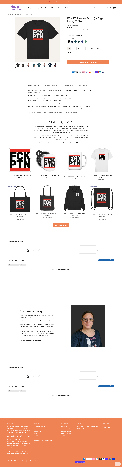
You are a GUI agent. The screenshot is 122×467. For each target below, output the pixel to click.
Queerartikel (75, 25)
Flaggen (30, 8)
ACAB (28, 443)
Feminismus (10, 439)
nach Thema (53, 8)
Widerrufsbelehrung (66, 433)
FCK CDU (19, 437)
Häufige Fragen (82, 85)
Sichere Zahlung (72, 112)
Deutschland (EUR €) (92, 7)
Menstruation (10, 441)
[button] (88, 245)
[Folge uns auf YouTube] (109, 428)
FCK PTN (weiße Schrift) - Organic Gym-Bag (102, 214)
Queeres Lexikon (38, 431)
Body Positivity (20, 441)
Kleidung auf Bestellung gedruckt (54, 112)
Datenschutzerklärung (66, 429)
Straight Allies (26, 430)
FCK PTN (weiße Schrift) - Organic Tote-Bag (47, 213)
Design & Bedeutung (34, 85)
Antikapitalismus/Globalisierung (15, 445)
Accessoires (44, 8)
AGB (62, 438)
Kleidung (36, 8)
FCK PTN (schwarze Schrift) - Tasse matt (74, 176)
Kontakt (36, 435)
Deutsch (102, 7)
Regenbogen (14, 428)
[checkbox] (22, 265)
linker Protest (19, 443)
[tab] (22, 260)
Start (8, 14)
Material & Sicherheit (51, 85)
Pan (13, 430)
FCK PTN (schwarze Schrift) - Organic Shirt (102, 175)
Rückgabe (63, 435)
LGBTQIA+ (22, 426)
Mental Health (19, 439)
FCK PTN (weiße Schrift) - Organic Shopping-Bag (20, 214)
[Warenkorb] (114, 8)
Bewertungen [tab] (14, 260)
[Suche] (108, 7)
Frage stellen (100, 259)
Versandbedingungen (66, 431)
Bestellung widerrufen (39, 426)
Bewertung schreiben (109, 259)
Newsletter (37, 438)
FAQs (35, 433)
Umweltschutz (10, 447)
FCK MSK (27, 437)
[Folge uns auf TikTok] (113, 428)
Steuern (75, 29)
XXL (92, 48)
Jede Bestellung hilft (36, 112)
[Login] (110, 7)
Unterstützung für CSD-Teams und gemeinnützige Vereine (43, 441)
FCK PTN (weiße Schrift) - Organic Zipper (74, 213)
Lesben (23, 428)
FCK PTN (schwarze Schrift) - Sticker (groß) (20, 175)
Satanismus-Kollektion (21, 451)
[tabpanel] (61, 274)
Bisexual (9, 430)
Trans (19, 428)
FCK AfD (14, 437)
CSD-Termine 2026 (63, 8)
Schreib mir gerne (85, 426)
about (71, 8)
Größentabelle (105, 45)
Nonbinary (17, 430)
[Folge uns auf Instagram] (105, 428)
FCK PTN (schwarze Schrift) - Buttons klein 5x (47, 175)
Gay (27, 428)
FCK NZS (9, 437)
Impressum (64, 426)
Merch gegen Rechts (21, 435)
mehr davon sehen (61, 225)
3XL (98, 48)
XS (69, 48)
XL (87, 48)
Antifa (25, 443)
